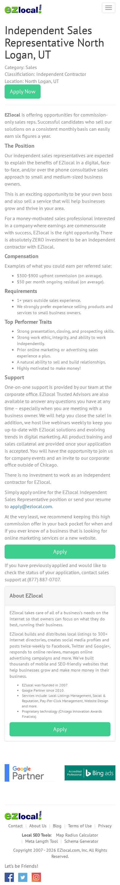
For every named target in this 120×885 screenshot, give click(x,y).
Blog (57, 826)
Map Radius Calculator (77, 835)
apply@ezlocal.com (31, 506)
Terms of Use (80, 826)
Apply (60, 551)
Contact (15, 826)
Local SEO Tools (36, 835)
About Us (37, 826)
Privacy (105, 826)
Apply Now (22, 91)
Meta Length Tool (41, 841)
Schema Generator (81, 841)
